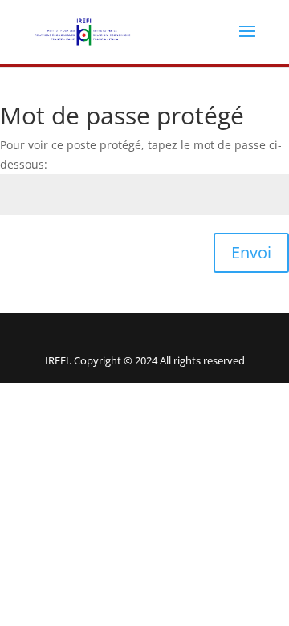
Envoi (251, 252)
